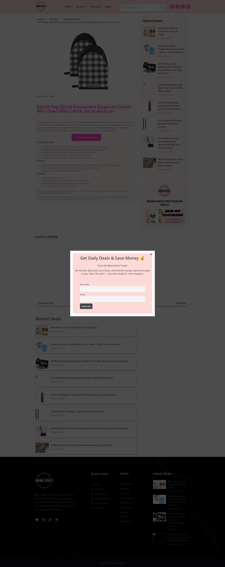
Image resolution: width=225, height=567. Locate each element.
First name (84, 284)
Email (82, 294)
